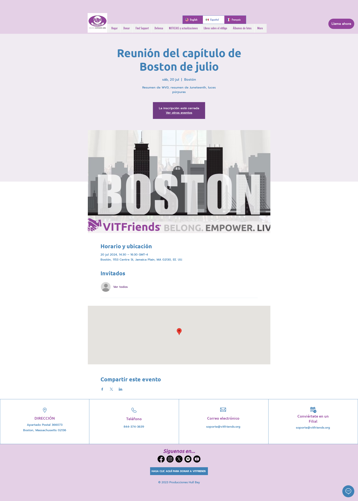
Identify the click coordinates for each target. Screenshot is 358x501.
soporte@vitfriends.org (223, 426)
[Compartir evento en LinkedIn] (120, 389)
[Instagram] (170, 459)
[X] (179, 459)
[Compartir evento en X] (111, 389)
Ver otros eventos (179, 113)
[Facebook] (161, 459)
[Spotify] (187, 459)
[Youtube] (196, 459)
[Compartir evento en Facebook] (102, 389)
